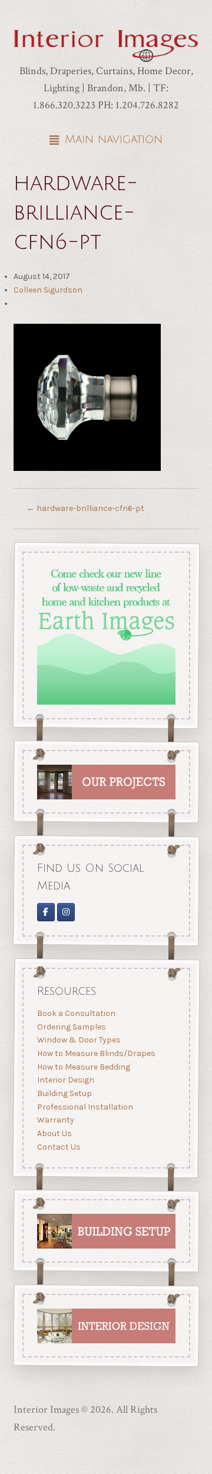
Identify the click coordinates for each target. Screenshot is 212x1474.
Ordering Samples (71, 1027)
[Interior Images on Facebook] (45, 912)
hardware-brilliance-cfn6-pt (85, 508)
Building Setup (64, 1093)
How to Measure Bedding (83, 1066)
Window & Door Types (78, 1040)
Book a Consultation (76, 1013)
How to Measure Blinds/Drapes (96, 1053)
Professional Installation (84, 1106)
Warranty (55, 1120)
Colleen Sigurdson (48, 290)
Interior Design (65, 1080)
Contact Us (58, 1146)
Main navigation (114, 139)
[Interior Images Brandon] (66, 912)
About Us (54, 1133)
